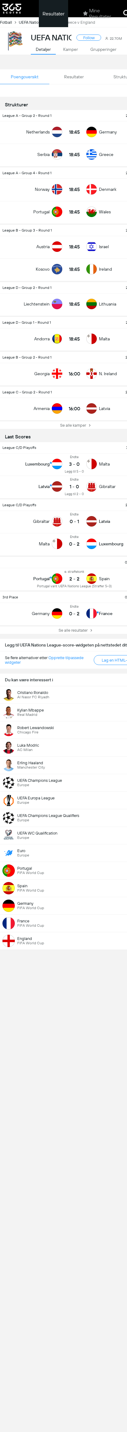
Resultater (53, 14)
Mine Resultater (100, 13)
